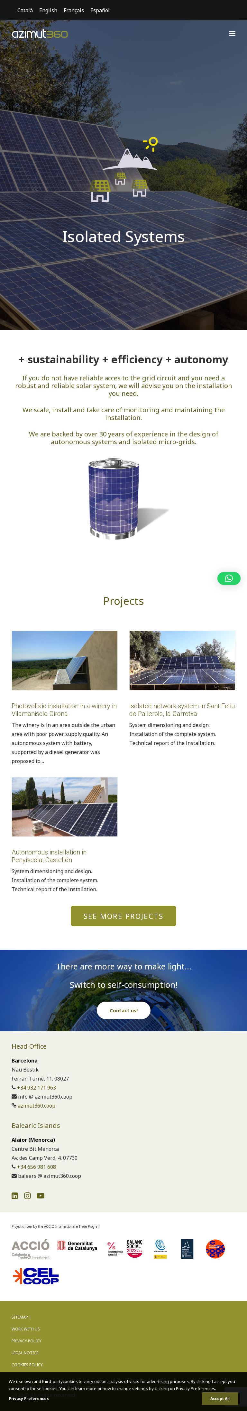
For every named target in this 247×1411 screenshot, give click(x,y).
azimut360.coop (36, 1105)
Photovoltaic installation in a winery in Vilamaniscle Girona (64, 710)
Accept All (220, 1398)
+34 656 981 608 (36, 1166)
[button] (232, 33)
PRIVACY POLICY (26, 1341)
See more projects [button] (123, 916)
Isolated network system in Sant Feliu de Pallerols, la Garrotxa (182, 710)
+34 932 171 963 (36, 1087)
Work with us (26, 1329)
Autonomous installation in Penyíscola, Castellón (49, 856)
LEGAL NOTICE (25, 1353)
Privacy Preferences (29, 1398)
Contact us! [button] (124, 1010)
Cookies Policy (27, 1365)
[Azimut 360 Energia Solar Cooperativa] (40, 33)
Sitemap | (21, 1317)
